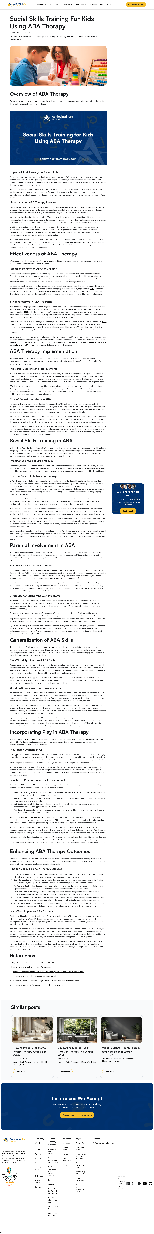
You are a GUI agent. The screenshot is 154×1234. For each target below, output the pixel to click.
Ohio (65, 1165)
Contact (119, 4)
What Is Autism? (37, 1144)
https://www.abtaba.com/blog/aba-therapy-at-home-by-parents (38, 985)
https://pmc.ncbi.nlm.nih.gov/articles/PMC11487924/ (33, 963)
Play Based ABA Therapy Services (53, 1200)
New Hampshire (67, 1159)
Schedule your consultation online (77, 1115)
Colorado (66, 1143)
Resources (80, 4)
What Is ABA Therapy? (38, 1152)
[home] (17, 4)
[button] (41, 4)
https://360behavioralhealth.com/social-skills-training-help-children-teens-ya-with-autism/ (48, 972)
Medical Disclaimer (80, 1179)
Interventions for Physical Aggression (53, 1191)
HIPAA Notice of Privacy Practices (81, 1156)
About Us (40, 4)
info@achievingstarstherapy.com (104, 1143)
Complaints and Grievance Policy (80, 1188)
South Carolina (66, 1148)
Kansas (65, 1154)
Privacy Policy (81, 1143)
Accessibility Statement (80, 1173)
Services (53, 4)
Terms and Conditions (80, 1148)
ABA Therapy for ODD (53, 1207)
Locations (66, 4)
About (37, 1163)
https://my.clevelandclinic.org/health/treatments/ (32, 967)
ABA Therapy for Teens (53, 1214)
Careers (93, 4)
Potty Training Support (51, 1182)
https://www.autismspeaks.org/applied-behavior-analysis (35, 976)
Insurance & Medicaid (39, 1175)
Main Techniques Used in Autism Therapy (52, 1171)
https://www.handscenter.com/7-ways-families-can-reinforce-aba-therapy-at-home (46, 980)
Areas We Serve (38, 1168)
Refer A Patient (106, 4)
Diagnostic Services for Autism (52, 1151)
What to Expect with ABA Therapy (53, 1160)
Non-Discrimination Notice (81, 1165)
